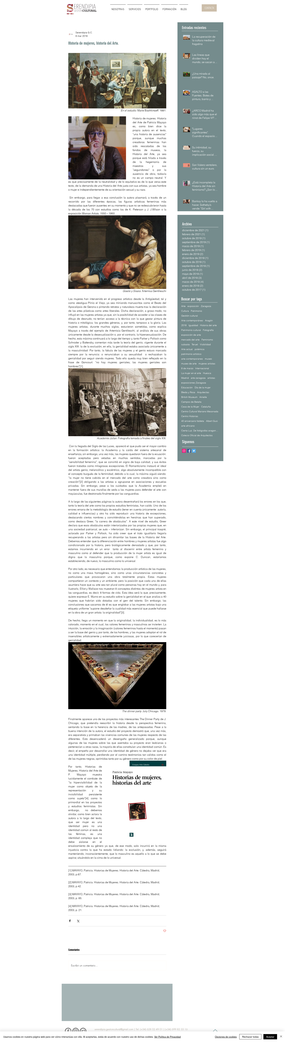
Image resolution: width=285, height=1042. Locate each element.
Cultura (185, 311)
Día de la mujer (203, 387)
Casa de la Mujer (190, 406)
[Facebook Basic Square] (189, 451)
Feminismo (207, 339)
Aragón (209, 320)
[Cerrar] (281, 1036)
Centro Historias (189, 416)
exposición (193, 306)
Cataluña (206, 406)
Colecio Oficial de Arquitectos (197, 435)
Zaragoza (206, 306)
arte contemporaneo (192, 358)
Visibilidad (205, 344)
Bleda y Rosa (188, 392)
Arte (183, 306)
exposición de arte (191, 335)
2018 (184, 325)
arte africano (188, 425)
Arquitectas (203, 392)
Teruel (195, 344)
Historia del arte (208, 325)
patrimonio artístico (191, 354)
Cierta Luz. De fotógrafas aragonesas (199, 430)
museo (208, 358)
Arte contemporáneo (192, 320)
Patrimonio (196, 311)
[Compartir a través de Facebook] (69, 920)
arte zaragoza (198, 378)
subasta (185, 344)
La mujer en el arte (191, 373)
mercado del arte (190, 339)
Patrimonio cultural (191, 330)
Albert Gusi (212, 421)
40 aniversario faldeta (192, 421)
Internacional (202, 368)
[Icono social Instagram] (184, 451)
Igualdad (193, 325)
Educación (187, 387)
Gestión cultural (189, 315)
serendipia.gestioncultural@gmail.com (114, 1029)
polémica (199, 349)
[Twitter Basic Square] (194, 451)
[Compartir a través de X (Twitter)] (77, 920)
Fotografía (208, 330)
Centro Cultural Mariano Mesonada (199, 411)
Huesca (207, 373)
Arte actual (187, 349)
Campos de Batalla (191, 402)
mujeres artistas (207, 363)
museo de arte (189, 363)
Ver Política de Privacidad (167, 1036)
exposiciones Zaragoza (193, 382)
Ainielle (203, 397)
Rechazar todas (250, 1036)
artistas (211, 378)
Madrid (185, 378)
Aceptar (270, 1036)
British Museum (189, 397)
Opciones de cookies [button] (226, 1036)
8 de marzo (187, 368)
